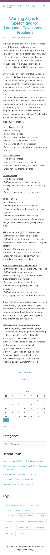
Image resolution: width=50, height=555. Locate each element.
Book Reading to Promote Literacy (18, 479)
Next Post (25, 379)
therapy (8, 533)
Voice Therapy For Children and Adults (19, 474)
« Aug (5, 427)
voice (20, 533)
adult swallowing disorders (15, 505)
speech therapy (24, 527)
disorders (9, 515)
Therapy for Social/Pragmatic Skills (18, 484)
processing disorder (36, 521)
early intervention (26, 516)
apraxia (34, 505)
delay (5, 37)
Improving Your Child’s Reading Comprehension (23, 461)
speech (29, 37)
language (12, 37)
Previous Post (25, 372)
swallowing (40, 527)
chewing (7, 510)
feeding (41, 516)
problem (21, 37)
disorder (28, 510)
